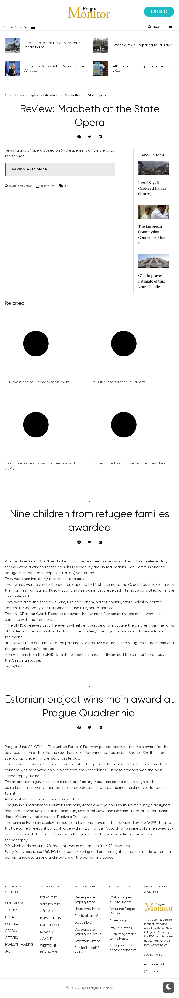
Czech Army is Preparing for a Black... (143, 45)
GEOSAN (11, 930)
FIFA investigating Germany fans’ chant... (38, 382)
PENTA (9, 917)
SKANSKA (11, 924)
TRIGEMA (11, 910)
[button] (159, 12)
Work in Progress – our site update (122, 900)
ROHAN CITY (48, 897)
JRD (7, 951)
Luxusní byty (84, 922)
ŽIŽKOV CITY (48, 911)
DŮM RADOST (49, 952)
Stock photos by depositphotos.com (123, 948)
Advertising (118, 920)
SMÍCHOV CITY (50, 904)
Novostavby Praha (87, 909)
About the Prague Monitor (122, 911)
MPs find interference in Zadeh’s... (120, 382)
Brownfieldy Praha (87, 941)
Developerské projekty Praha (85, 900)
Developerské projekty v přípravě (88, 932)
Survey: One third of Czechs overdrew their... (130, 463)
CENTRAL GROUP (16, 903)
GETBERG (11, 937)
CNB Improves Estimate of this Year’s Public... (151, 281)
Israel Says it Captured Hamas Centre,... (152, 188)
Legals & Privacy (121, 927)
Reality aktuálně (86, 916)
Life (66, 186)
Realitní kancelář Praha (87, 950)
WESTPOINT (48, 945)
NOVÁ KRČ (47, 932)
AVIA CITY (46, 938)
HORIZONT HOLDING (19, 944)
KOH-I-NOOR (49, 925)
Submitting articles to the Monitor (123, 936)
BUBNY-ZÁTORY (50, 918)
